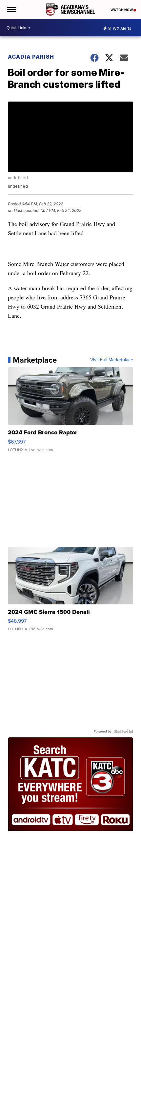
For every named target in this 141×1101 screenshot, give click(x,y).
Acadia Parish (31, 56)
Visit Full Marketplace (111, 360)
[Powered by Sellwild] (123, 731)
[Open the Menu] (11, 9)
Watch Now (122, 10)
